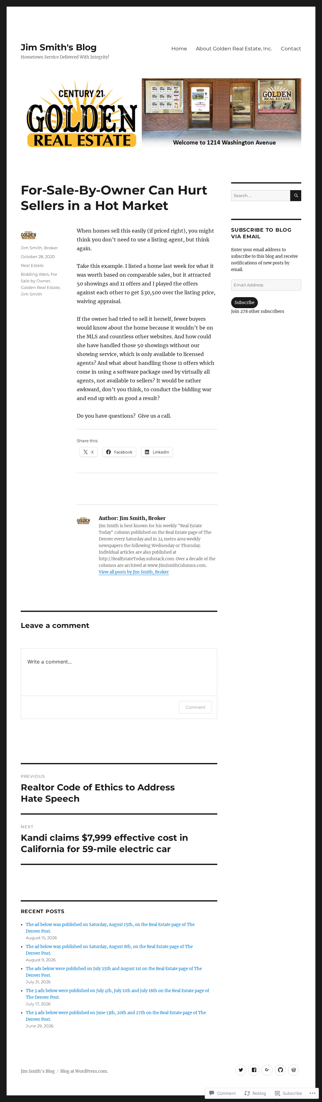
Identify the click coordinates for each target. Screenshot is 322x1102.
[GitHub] (280, 1070)
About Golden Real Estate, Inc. (234, 49)
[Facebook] (253, 1070)
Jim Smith (31, 294)
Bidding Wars (35, 274)
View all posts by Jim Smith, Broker (134, 572)
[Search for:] (260, 195)
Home (179, 49)
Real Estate (32, 265)
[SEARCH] (295, 195)
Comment (195, 707)
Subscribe (244, 302)
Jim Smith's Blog (59, 47)
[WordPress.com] (293, 1070)
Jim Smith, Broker (39, 247)
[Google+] (267, 1070)
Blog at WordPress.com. (84, 1071)
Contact (291, 49)
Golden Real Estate (40, 287)
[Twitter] (240, 1070)
